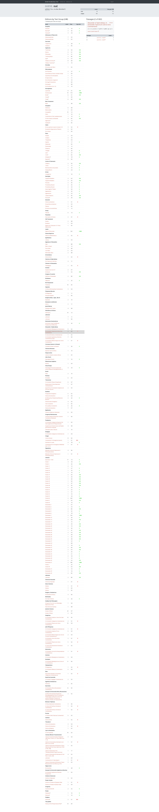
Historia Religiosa (49, 728)
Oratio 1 (47, 462)
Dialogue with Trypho (50, 308)
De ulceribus (48, 768)
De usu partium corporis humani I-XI (54, 127)
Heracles (47, 28)
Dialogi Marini (48, 170)
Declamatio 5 (48, 511)
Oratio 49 (47, 487)
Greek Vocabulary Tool (51, 2)
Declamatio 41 (48, 551)
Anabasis (47, 122)
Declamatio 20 (48, 526)
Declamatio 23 (48, 528)
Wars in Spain (48, 246)
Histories (47, 799)
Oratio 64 (47, 502)
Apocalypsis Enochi (49, 359)
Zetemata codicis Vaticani (51, 429)
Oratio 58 (47, 566)
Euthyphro (47, 157)
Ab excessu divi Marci (50, 67)
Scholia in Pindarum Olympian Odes (53, 782)
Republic (47, 159)
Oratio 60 (47, 498)
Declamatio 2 (48, 507)
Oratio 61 (47, 500)
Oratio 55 (47, 496)
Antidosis (47, 45)
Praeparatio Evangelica (50, 393)
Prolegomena (48, 667)
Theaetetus (48, 140)
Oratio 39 (47, 481)
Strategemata (48, 293)
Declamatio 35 (48, 545)
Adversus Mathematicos (51, 235)
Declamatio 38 (48, 549)
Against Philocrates (49, 231)
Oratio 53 (47, 492)
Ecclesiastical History (50, 594)
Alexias (47, 586)
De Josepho (48, 84)
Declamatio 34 (48, 543)
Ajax (46, 58)
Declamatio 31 (48, 541)
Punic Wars (48, 248)
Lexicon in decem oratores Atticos (53, 355)
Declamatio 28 (48, 534)
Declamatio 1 (48, 504)
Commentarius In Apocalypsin (52, 760)
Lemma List (62, 1)
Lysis (46, 152)
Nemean (47, 795)
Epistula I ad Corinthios (50, 350)
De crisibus (48, 131)
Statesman (47, 144)
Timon (46, 165)
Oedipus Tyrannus (49, 63)
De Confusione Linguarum (51, 80)
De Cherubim (48, 71)
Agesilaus (47, 120)
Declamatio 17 (48, 521)
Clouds (47, 97)
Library (47, 240)
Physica (47, 206)
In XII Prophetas (49, 732)
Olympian (47, 793)
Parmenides (48, 146)
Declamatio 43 (48, 571)
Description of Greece (50, 217)
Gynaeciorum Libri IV (50, 270)
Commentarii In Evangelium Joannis (53, 440)
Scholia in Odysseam (50, 778)
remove (111, 22)
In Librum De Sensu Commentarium (53, 335)
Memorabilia (48, 110)
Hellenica (47, 107)
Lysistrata (47, 90)
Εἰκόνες (47, 363)
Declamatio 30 (48, 539)
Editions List (69, 1)
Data (46, 373)
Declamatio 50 (48, 560)
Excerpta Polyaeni (49, 295)
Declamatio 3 (48, 509)
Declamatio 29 (48, 536)
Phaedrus (47, 148)
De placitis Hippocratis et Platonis (53, 129)
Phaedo (47, 135)
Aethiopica (47, 312)
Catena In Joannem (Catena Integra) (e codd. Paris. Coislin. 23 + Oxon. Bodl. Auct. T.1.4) (54, 738)
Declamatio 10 (48, 517)
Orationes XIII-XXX (49, 788)
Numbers (47, 223)
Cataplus (47, 163)
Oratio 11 (47, 466)
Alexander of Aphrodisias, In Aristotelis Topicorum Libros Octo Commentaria (99, 24)
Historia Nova (48, 719)
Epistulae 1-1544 (49, 459)
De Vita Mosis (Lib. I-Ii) (50, 86)
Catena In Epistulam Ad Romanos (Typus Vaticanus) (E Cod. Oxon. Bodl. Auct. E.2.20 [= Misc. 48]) (54, 747)
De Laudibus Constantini (51, 406)
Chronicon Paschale (50, 581)
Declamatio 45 (48, 573)
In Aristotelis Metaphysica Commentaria (54, 329)
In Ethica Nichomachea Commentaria (54, 289)
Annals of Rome (49, 611)
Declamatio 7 (48, 515)
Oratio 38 (47, 479)
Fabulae (47, 212)
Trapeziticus (48, 43)
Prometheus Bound (49, 185)
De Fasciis (47, 272)
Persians (47, 182)
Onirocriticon (48, 257)
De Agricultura (48, 78)
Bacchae (47, 30)
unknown (47, 317)
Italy (46, 244)
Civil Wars (47, 250)
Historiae (47, 683)
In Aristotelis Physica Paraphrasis (53, 382)
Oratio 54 (47, 494)
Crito (46, 155)
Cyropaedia (48, 112)
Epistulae (47, 299)
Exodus (47, 221)
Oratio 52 (47, 489)
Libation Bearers (49, 195)
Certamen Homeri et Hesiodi (52, 346)
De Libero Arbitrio (49, 599)
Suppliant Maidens (49, 178)
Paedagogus (48, 265)
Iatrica (46, 304)
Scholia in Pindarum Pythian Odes (53, 784)
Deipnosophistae (49, 37)
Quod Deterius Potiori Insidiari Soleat (54, 73)
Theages (47, 150)
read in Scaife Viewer (93, 31)
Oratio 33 (47, 474)
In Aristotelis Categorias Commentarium (54, 434)
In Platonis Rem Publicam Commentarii (54, 715)
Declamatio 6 (48, 513)
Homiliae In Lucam (49, 442)
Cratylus (47, 137)
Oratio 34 (47, 477)
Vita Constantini (49, 403)
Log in (112, 1)
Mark (46, 103)
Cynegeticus (48, 174)
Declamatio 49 (48, 558)
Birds (46, 95)
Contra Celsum (48, 438)
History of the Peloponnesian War (53, 803)
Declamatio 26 (48, 532)
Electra (47, 52)
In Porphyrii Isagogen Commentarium (54, 679)
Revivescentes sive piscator (51, 167)
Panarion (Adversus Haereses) (52, 412)
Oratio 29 (47, 470)
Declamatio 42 (48, 554)
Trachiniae (47, 50)
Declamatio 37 (48, 547)
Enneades (47, 378)
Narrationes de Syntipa (50, 606)
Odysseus (47, 280)
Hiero (46, 114)
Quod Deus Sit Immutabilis (51, 75)
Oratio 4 (47, 464)
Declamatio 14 (48, 519)
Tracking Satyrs (49, 56)
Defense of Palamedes (50, 276)
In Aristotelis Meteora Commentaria (53, 669)
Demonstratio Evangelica (51, 401)
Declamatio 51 (48, 562)
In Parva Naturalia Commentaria (53, 704)
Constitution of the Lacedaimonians (53, 116)
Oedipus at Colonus (49, 60)
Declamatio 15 (48, 569)
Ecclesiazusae (48, 92)
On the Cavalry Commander (51, 118)
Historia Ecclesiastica (50, 396)
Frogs (46, 99)
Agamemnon (48, 191)
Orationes (47, 284)
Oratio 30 (47, 472)
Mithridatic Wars (49, 252)
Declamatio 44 (48, 556)
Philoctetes (48, 54)
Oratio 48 (47, 485)
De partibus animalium (50, 204)
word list (99, 37)
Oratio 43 (47, 483)
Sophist (47, 142)
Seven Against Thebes (50, 189)
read (103, 37)
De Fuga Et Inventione (50, 82)
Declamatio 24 (48, 530)
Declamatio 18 (48, 524)
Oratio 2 (47, 564)
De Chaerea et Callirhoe (51, 261)
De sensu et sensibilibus (51, 208)
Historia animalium (49, 202)
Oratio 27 (47, 468)
